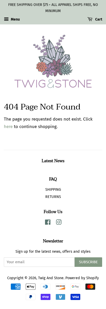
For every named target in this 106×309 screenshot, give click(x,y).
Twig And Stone (51, 278)
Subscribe (88, 262)
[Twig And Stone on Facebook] (48, 223)
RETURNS (53, 196)
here (8, 126)
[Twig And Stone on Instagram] (58, 223)
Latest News (53, 161)
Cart (98, 19)
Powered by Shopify (82, 278)
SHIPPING (53, 189)
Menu (15, 19)
